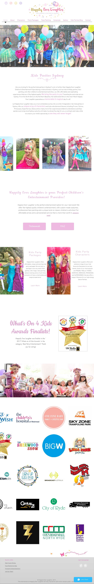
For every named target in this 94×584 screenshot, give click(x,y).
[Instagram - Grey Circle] (85, 566)
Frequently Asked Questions (12, 569)
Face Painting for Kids (11, 566)
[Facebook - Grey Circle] (81, 566)
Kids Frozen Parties (10, 563)
